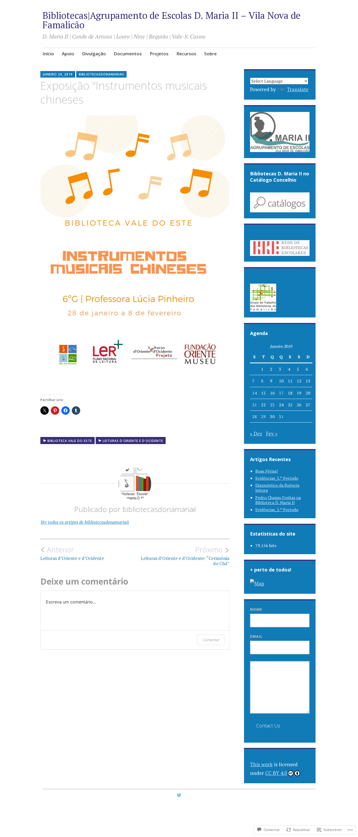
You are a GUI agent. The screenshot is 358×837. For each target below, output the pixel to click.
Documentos (128, 54)
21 (254, 405)
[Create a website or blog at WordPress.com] (179, 795)
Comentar (211, 640)
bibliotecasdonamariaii (101, 74)
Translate (297, 89)
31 (281, 416)
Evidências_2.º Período (276, 509)
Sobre (210, 54)
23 (272, 405)
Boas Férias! (266, 471)
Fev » (272, 433)
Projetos (159, 54)
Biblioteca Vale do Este (69, 441)
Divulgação (94, 54)
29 (263, 416)
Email (256, 636)
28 (254, 416)
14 (254, 393)
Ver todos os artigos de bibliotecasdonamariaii (84, 522)
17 (281, 393)
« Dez (256, 433)
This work (261, 764)
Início (48, 54)
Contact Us (268, 725)
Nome (256, 609)
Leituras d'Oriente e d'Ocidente (133, 441)
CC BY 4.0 (276, 773)
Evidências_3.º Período (276, 478)
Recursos (186, 54)
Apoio (68, 54)
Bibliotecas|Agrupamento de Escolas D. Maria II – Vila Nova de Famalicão (171, 20)
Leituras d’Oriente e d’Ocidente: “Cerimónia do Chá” (185, 555)
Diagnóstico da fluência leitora (277, 487)
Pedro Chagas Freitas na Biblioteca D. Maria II (278, 500)
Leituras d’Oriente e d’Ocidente (72, 553)
